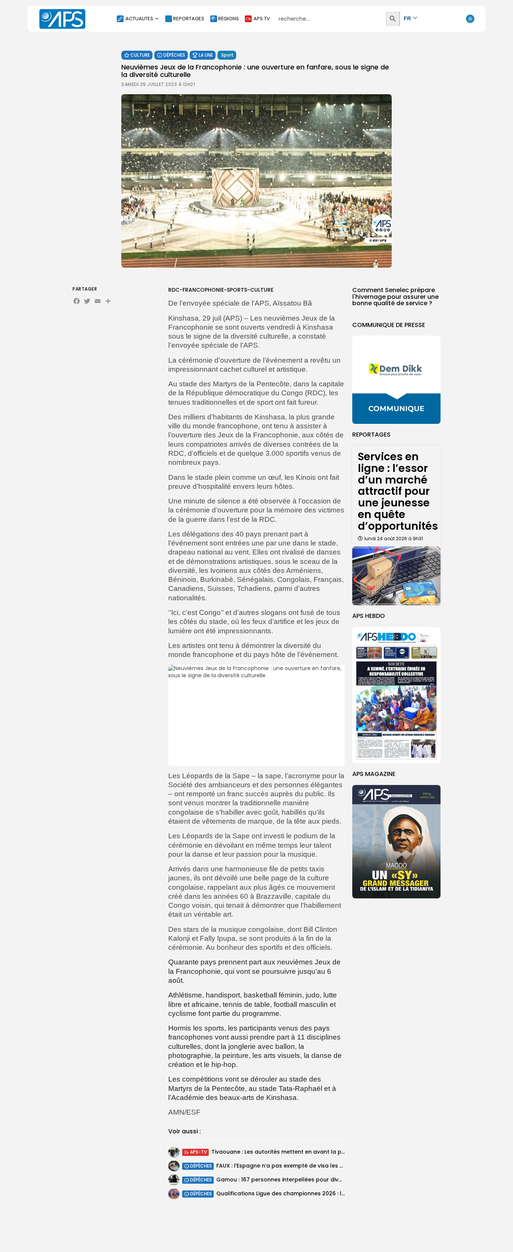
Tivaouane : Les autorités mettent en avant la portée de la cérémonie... (308, 1152)
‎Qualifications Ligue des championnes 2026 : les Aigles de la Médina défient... (321, 1193)
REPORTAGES (188, 18)
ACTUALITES (139, 18)
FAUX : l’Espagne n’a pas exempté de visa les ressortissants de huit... (309, 1165)
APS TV (261, 18)
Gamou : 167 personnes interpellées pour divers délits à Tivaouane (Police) (319, 1179)
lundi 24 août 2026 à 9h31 (393, 538)
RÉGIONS (228, 18)
